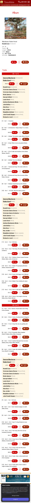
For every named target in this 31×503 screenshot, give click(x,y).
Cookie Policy (9, 492)
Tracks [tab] (4, 70)
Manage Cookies (15, 495)
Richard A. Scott (8, 117)
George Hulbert (7, 97)
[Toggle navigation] (29, 2)
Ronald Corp (5, 43)
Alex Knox (6, 107)
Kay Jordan (6, 109)
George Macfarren (9, 78)
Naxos (7, 51)
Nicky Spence (7, 94)
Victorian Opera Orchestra (11, 92)
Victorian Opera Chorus (10, 89)
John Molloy (6, 104)
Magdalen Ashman (8, 112)
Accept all (15, 499)
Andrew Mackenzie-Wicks (10, 102)
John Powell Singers (9, 114)
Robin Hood (7, 80)
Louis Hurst (6, 99)
